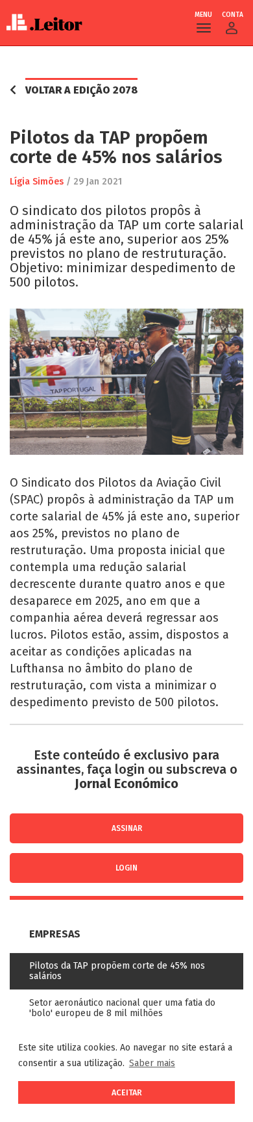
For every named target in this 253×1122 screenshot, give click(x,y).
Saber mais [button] (152, 1063)
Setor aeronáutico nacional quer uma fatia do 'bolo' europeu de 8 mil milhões (122, 1008)
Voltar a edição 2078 (81, 90)
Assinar (127, 828)
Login (126, 868)
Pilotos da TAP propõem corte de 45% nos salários (117, 971)
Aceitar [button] (127, 1092)
